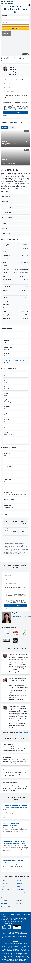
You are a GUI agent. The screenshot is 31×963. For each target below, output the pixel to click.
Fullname (4, 15)
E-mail (3, 20)
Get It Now (15, 28)
